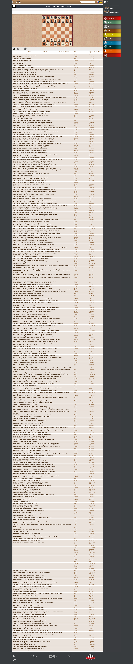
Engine (39, 9)
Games (93, 9)
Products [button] (25, 2)
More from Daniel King (94, 52)
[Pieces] (25, 49)
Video (75, 9)
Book (21, 9)
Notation (57, 9)
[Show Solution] (14, 49)
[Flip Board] (18, 49)
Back (31, 2)
